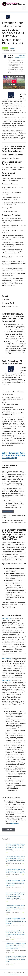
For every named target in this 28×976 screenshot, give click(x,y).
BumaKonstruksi (20, 57)
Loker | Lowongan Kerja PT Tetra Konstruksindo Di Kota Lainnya (13, 455)
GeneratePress (14, 974)
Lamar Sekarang (7, 511)
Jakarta (13, 48)
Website (22, 55)
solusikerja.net (6, 618)
